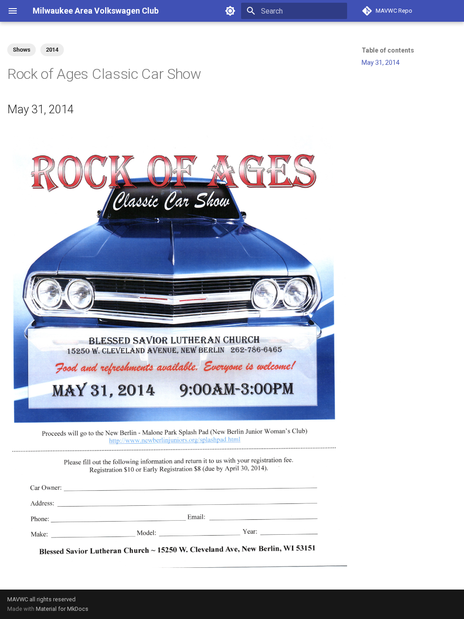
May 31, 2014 (381, 62)
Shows (21, 49)
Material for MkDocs (62, 608)
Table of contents (388, 50)
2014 (52, 49)
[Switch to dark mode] (230, 11)
